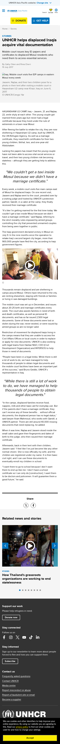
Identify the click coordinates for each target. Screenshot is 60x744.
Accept (30, 738)
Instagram (11, 637)
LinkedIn (37, 637)
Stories (13, 28)
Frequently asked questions (16, 676)
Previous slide (5, 546)
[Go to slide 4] (29, 590)
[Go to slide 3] (26, 590)
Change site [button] (42, 2)
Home (5, 28)
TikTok (31, 637)
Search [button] (44, 12)
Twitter (17, 637)
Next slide (55, 546)
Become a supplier (11, 699)
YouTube (24, 637)
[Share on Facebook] (33, 505)
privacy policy (22, 727)
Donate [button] (50, 12)
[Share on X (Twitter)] (26, 505)
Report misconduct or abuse (16, 690)
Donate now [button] (11, 617)
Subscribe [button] (10, 661)
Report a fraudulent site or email (18, 694)
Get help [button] (42, 20)
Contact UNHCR (10, 681)
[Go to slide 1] (20, 590)
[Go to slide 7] (38, 590)
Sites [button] (56, 12)
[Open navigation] (3, 11)
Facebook (4, 637)
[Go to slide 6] (35, 590)
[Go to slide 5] (32, 590)
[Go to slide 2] (23, 590)
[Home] (17, 11)
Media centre (9, 685)
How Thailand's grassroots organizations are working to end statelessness (26, 578)
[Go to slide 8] (40, 590)
